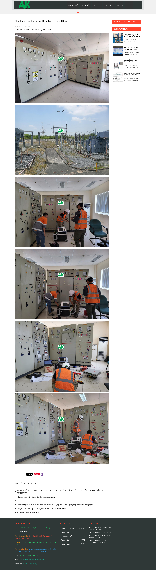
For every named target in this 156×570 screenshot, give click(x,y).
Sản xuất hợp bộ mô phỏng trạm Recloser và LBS (99, 536)
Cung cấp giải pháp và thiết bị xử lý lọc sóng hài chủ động (99, 541)
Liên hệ (128, 5)
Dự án (120, 5)
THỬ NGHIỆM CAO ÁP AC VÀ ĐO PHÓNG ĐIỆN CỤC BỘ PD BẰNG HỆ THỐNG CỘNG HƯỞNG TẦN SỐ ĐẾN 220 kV (60, 491)
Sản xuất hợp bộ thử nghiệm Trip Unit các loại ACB (100, 528)
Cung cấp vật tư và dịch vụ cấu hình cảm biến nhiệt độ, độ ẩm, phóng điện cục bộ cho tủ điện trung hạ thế (55, 505)
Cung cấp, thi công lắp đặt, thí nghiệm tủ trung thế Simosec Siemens (41, 509)
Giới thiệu (85, 5)
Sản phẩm (108, 5)
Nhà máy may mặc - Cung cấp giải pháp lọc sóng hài (36, 497)
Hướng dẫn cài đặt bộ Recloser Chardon (31, 501)
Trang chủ (73, 5)
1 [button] (78, 12)
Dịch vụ (96, 5)
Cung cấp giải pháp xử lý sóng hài (100, 532)
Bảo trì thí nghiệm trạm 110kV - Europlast (32, 512)
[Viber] (42, 474)
